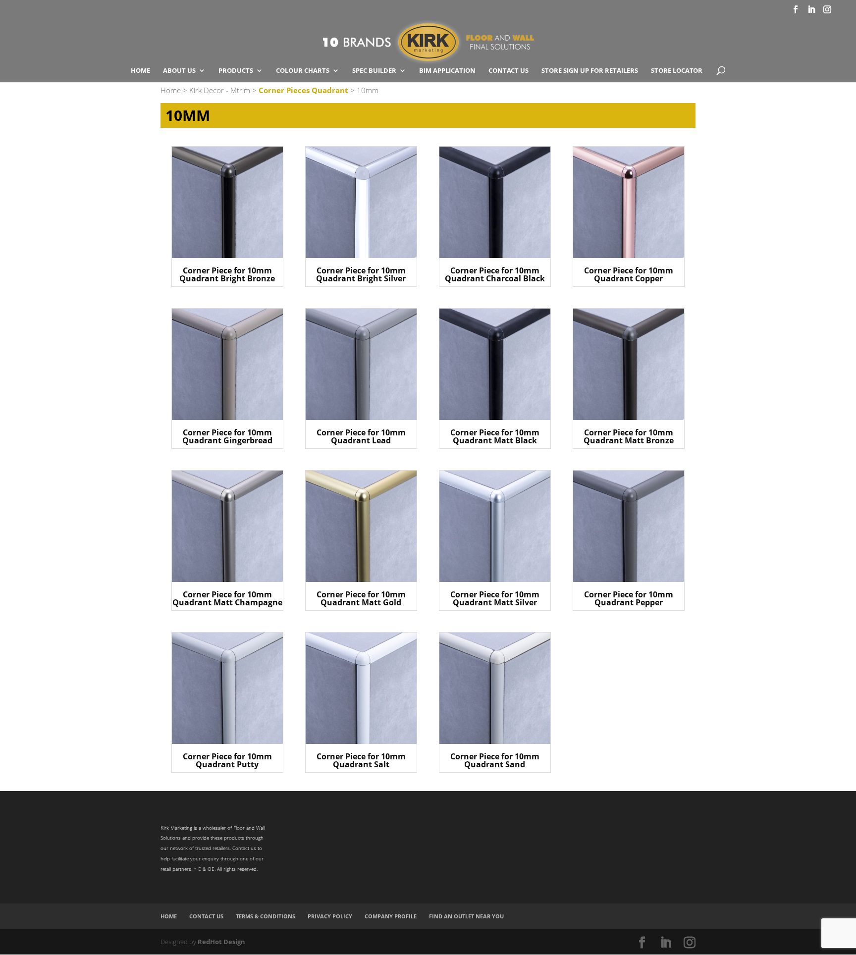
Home (140, 71)
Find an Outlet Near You (466, 916)
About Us (179, 71)
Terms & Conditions (265, 916)
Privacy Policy (330, 916)
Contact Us (508, 71)
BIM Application (447, 71)
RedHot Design (221, 941)
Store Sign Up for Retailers (589, 71)
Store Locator (676, 71)
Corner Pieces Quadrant (303, 90)
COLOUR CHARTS (302, 71)
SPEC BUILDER (374, 71)
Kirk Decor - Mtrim (219, 90)
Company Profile (391, 916)
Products (235, 71)
